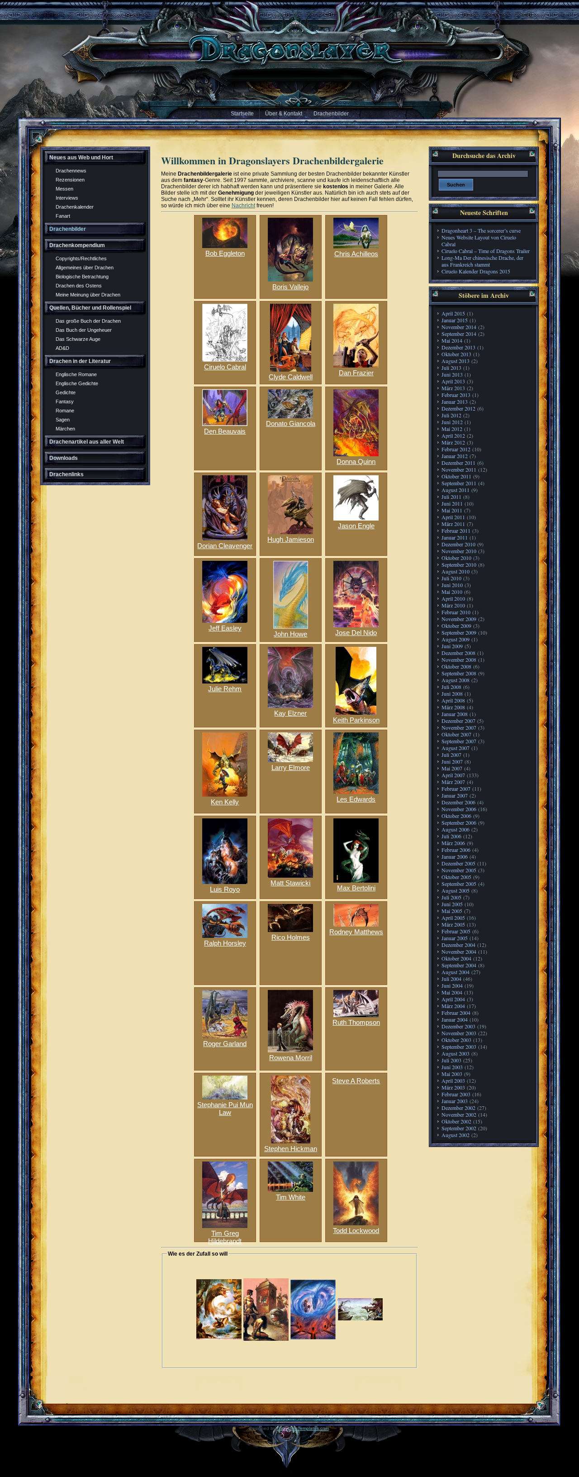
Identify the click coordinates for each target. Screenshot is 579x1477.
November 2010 (458, 550)
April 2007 (453, 775)
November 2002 (458, 1114)
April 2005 (453, 917)
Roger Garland (225, 1043)
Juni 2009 (452, 646)
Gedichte (66, 392)
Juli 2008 (451, 686)
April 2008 (453, 700)
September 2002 (458, 1128)
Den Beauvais (225, 431)
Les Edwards (356, 799)
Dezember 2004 (458, 944)
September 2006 (458, 822)
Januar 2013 (454, 401)
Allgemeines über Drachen (85, 267)
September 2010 (458, 564)
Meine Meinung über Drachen (88, 294)
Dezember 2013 (458, 347)
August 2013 (455, 360)
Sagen (63, 419)
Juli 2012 (451, 415)
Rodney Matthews (356, 932)
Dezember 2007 (458, 720)
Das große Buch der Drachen (88, 321)
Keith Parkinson (356, 720)
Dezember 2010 (458, 544)
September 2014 (458, 333)
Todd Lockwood (356, 1230)
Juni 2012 (452, 421)
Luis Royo (225, 889)
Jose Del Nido (356, 632)
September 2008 (458, 673)
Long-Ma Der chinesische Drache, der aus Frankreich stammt (482, 261)
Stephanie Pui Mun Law (225, 1106)
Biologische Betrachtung (82, 276)
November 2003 (458, 1033)
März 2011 (453, 523)
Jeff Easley (225, 628)
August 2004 (455, 971)
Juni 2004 (452, 985)
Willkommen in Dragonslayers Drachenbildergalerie (272, 160)
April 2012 (453, 435)
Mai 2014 (451, 340)
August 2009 (455, 639)
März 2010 (453, 605)
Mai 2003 (451, 1073)
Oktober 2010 (456, 557)
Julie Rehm (225, 689)
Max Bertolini (356, 888)
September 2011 (458, 483)
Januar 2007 (454, 795)
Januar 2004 (454, 1019)
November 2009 (458, 618)
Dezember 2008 (458, 652)
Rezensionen (70, 179)
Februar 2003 (455, 1094)
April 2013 (453, 381)
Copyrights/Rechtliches (81, 258)
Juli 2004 (451, 978)
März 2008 (453, 707)
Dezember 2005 (458, 863)
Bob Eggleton (225, 253)
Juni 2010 (452, 584)
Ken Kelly (225, 802)
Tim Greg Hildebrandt (225, 1234)
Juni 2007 (452, 761)
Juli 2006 (451, 836)
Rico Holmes (290, 937)
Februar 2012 (455, 449)
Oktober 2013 (456, 354)
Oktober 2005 (456, 876)
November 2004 (458, 951)
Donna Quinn (356, 461)
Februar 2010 (455, 612)
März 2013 (453, 388)
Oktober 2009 (456, 625)
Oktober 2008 (456, 666)
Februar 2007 (455, 788)
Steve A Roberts (356, 1081)
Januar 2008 (454, 713)
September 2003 (458, 1046)
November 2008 (458, 659)
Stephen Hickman (290, 1148)
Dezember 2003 (458, 1026)
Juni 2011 (452, 503)
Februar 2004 (455, 1012)
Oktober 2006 (456, 815)
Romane (65, 410)
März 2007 (453, 781)
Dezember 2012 (458, 408)
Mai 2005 (451, 910)
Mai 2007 (451, 768)
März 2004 (453, 1005)
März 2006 (453, 842)
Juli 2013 (451, 367)
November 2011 (458, 469)
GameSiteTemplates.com (303, 1428)
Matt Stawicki (290, 883)
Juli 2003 (451, 1060)
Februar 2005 (455, 931)
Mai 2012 (451, 428)
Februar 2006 (455, 849)
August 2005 (455, 890)
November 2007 (458, 727)
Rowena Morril (290, 1057)
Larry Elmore (290, 767)
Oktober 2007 (456, 734)
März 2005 (453, 924)
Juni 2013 (452, 374)
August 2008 (455, 680)
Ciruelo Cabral (225, 367)
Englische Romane (76, 374)
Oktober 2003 (456, 1039)
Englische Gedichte (77, 383)
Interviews (67, 198)
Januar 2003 (454, 1100)
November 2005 (458, 870)
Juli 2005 (451, 897)
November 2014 (458, 326)
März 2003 (453, 1087)
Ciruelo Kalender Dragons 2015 (475, 271)
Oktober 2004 (456, 958)
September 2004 (458, 965)
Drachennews (71, 170)
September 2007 (458, 741)
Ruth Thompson (356, 1022)
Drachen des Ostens (79, 285)
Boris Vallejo (290, 287)
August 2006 (455, 829)
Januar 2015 (454, 320)
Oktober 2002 (456, 1121)
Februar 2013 (455, 394)
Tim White (290, 1197)
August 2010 (455, 571)
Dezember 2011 (458, 462)
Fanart (63, 216)
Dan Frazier (356, 373)
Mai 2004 (451, 992)
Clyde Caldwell (291, 377)
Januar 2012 (454, 455)
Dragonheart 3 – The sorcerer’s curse (481, 230)
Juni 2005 (452, 904)
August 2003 (455, 1053)
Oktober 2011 (456, 476)
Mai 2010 (451, 591)
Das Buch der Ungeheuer (84, 330)
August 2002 (455, 1134)
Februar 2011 (455, 530)
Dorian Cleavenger (224, 546)
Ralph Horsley (225, 943)
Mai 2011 (451, 510)
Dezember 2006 (458, 802)
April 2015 (453, 313)
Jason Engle (356, 526)
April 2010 (453, 598)
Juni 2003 (452, 1067)
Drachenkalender (75, 207)
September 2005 (458, 883)
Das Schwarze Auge (78, 339)
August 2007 (455, 747)
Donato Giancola (290, 423)
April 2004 (453, 999)
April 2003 (453, 1080)
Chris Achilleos (356, 254)
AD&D (62, 348)
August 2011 (455, 489)
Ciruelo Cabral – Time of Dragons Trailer (485, 250)
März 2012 (453, 442)
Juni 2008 (452, 693)
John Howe (290, 634)
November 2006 (458, 809)
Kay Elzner (290, 713)
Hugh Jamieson (290, 539)
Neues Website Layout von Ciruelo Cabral (478, 241)
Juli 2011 (451, 496)
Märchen (65, 428)
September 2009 (458, 632)
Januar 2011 (454, 537)
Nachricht (243, 205)
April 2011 (453, 517)
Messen (64, 188)
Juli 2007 (451, 754)
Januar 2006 (454, 856)
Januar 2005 (454, 938)
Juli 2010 (451, 578)
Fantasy (65, 401)
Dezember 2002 (458, 1107)
